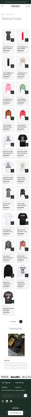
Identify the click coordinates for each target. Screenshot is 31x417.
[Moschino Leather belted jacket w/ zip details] (8, 245)
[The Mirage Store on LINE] (11, 401)
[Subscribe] (25, 395)
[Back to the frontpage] (2, 14)
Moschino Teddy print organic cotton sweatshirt (22, 284)
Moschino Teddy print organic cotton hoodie (8, 284)
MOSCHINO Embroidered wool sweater (21, 205)
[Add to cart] (26, 40)
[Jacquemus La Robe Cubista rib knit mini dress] (8, 36)
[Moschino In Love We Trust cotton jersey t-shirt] (8, 219)
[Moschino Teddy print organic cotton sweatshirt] (22, 271)
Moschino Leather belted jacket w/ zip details (8, 258)
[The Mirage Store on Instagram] (3, 401)
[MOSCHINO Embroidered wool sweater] (22, 193)
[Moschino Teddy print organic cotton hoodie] (8, 271)
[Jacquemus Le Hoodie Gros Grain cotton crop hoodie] (8, 88)
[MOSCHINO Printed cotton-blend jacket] (22, 245)
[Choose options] (12, 40)
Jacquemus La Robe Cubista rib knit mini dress (8, 49)
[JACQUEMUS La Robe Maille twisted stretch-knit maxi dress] (22, 36)
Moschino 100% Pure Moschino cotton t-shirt (22, 153)
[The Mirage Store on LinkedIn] (7, 401)
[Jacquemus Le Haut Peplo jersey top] (22, 62)
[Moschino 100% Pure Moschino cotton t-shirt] (22, 140)
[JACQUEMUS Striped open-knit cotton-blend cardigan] (22, 88)
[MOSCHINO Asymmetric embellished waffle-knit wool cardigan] (22, 167)
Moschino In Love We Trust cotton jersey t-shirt (8, 232)
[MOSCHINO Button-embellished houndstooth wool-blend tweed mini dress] (8, 193)
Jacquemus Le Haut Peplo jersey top (22, 74)
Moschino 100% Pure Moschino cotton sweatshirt (8, 154)
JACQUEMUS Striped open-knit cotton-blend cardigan (22, 101)
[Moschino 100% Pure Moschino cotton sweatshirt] (8, 140)
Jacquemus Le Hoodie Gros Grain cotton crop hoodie (8, 101)
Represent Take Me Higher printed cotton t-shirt (8, 310)
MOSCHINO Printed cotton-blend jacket (22, 257)
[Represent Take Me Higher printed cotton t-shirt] (8, 297)
